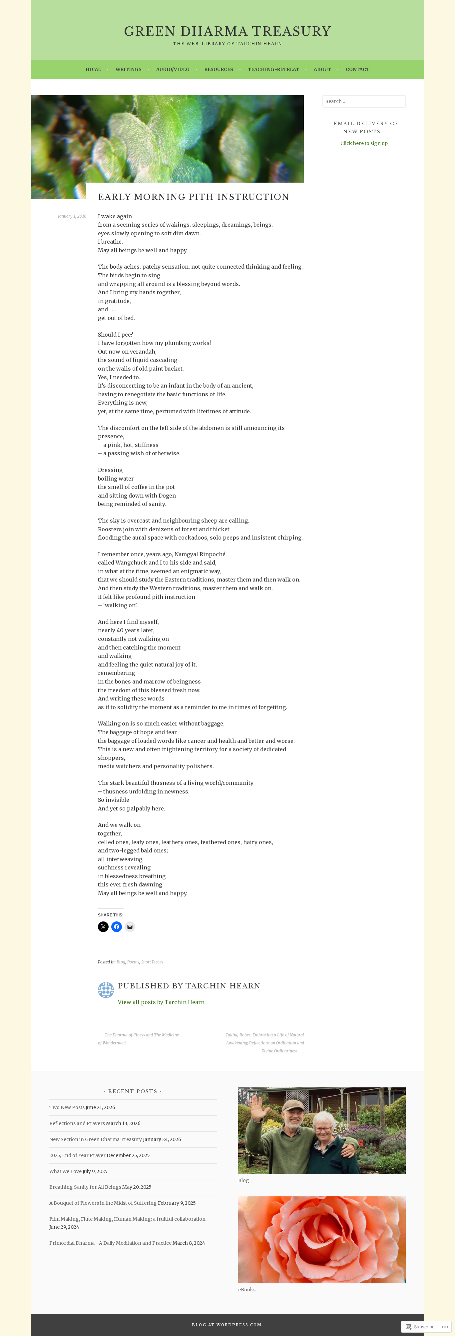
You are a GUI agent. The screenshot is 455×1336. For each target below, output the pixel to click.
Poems (133, 961)
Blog (121, 961)
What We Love (65, 1171)
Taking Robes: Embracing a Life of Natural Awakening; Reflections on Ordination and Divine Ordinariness (265, 1042)
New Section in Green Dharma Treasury (95, 1139)
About (322, 69)
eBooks (246, 1290)
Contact (357, 69)
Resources (218, 69)
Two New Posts (67, 1107)
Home (93, 69)
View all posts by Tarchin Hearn (161, 1002)
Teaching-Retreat (273, 69)
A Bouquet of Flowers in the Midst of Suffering (103, 1203)
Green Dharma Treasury (227, 31)
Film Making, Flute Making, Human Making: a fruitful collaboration (127, 1219)
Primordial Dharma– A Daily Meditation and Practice (110, 1243)
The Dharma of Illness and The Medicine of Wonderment (138, 1038)
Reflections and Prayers (77, 1123)
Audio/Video (173, 69)
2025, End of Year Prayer (77, 1155)
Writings (129, 69)
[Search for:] (364, 101)
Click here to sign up (364, 143)
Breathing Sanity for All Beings (85, 1187)
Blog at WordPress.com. (227, 1324)
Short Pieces (152, 961)
